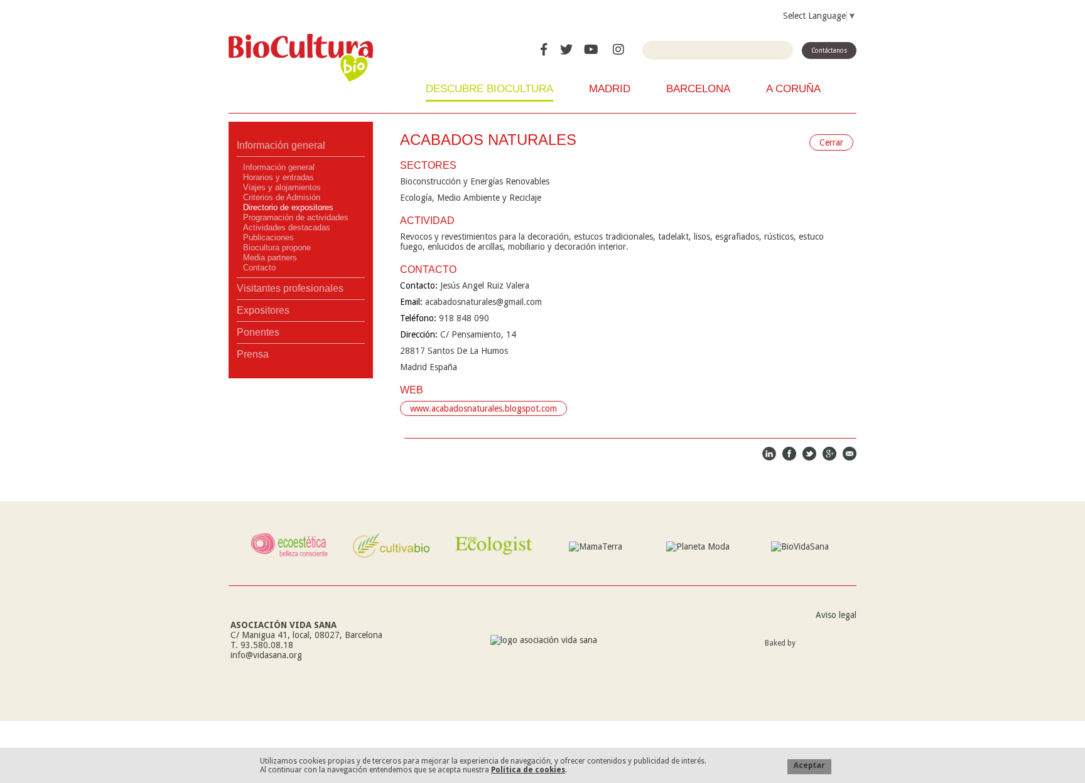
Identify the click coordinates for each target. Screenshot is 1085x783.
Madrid (609, 89)
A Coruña (793, 89)
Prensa (253, 354)
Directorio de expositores (288, 207)
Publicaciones (268, 237)
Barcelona (698, 89)
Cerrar (831, 142)
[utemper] (829, 655)
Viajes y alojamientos (282, 187)
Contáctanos (829, 50)
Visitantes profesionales (290, 288)
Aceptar (809, 765)
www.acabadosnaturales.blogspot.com (483, 408)
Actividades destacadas (286, 227)
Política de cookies (528, 769)
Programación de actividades (295, 217)
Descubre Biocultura (489, 89)
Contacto (259, 267)
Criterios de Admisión (281, 197)
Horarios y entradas (278, 177)
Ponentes (258, 332)
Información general (281, 145)
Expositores (263, 310)
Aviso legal (836, 615)
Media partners (270, 257)
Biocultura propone (277, 247)
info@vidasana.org (266, 655)
